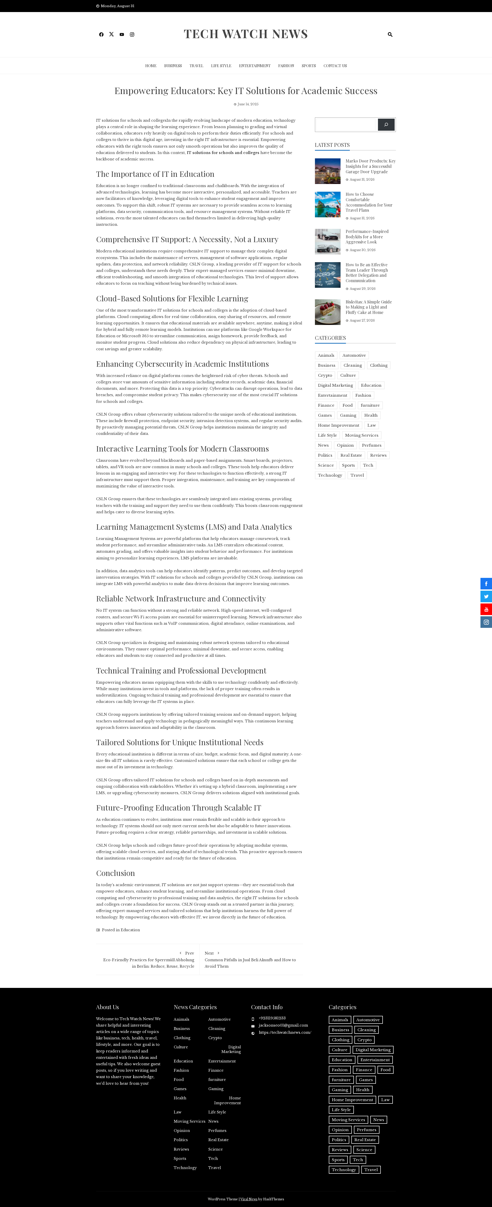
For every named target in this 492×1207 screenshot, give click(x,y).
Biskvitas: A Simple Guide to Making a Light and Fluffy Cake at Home (369, 307)
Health (371, 415)
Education (130, 930)
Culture (348, 375)
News (323, 445)
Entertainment (255, 65)
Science (326, 465)
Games (325, 415)
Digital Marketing (335, 385)
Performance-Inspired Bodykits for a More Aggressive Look (367, 237)
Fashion (286, 65)
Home (151, 65)
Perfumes (372, 445)
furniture (370, 405)
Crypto (325, 375)
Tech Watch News (246, 33)
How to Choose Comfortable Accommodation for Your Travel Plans (369, 202)
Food (348, 405)
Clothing (378, 365)
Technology (330, 475)
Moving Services (361, 435)
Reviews (378, 455)
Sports (309, 65)
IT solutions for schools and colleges (223, 152)
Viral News (249, 1199)
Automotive (354, 355)
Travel (196, 65)
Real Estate (351, 455)
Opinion (345, 445)
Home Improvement (338, 425)
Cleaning (353, 365)
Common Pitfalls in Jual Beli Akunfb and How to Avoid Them (250, 960)
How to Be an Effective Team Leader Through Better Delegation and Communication (367, 272)
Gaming (348, 415)
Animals (326, 355)
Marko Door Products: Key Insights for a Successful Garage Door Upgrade (371, 166)
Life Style (221, 65)
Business (173, 65)
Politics (325, 455)
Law (371, 425)
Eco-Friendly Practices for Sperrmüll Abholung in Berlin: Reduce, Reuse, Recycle (148, 960)
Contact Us (335, 65)
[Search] (386, 125)
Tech (368, 465)
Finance (326, 405)
